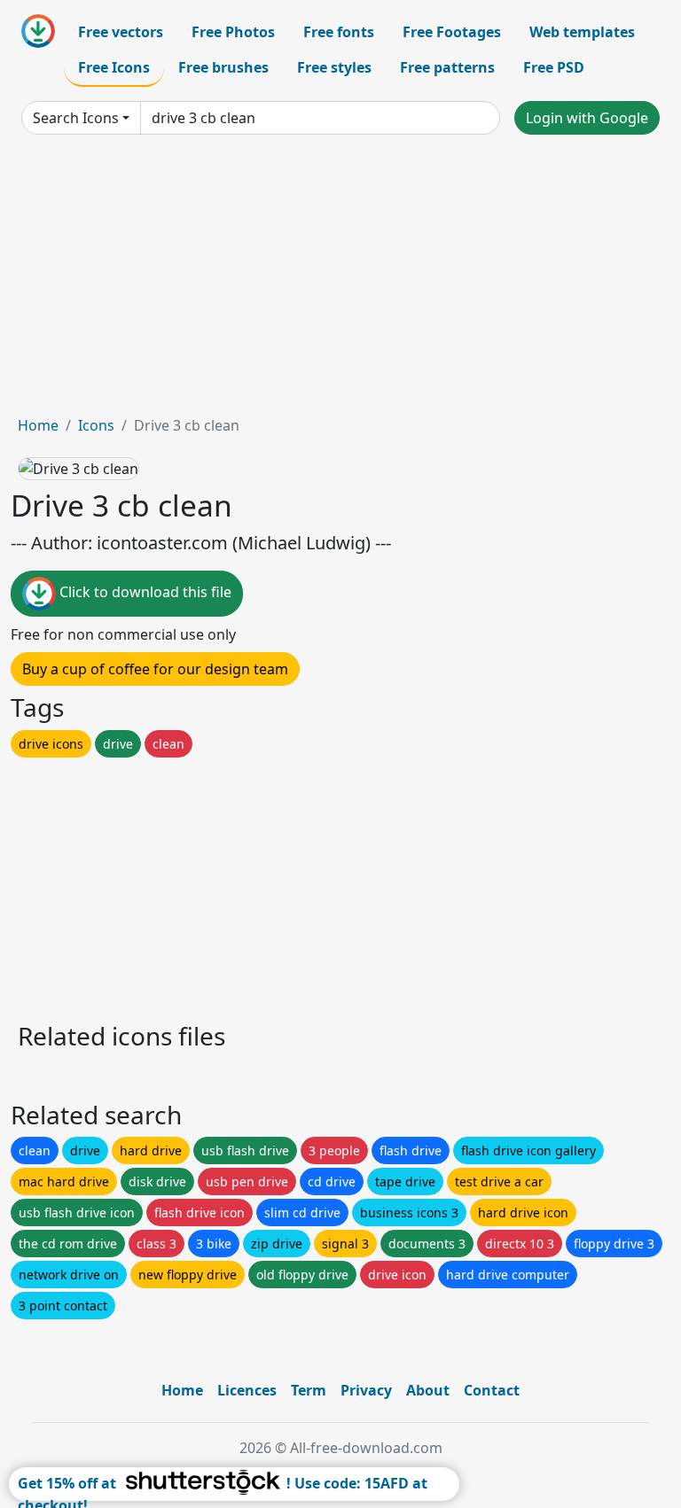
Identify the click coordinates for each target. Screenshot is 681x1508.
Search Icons (76, 118)
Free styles (334, 67)
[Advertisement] (340, 282)
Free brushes (223, 67)
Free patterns (447, 67)
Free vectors (120, 32)
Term (308, 1390)
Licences (247, 1390)
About (428, 1390)
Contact (492, 1390)
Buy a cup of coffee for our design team (155, 669)
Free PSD (553, 67)
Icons (96, 425)
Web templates (582, 32)
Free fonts (338, 32)
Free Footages (452, 32)
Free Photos (233, 32)
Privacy (366, 1390)
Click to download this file (143, 592)
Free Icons (114, 67)
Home (38, 425)
